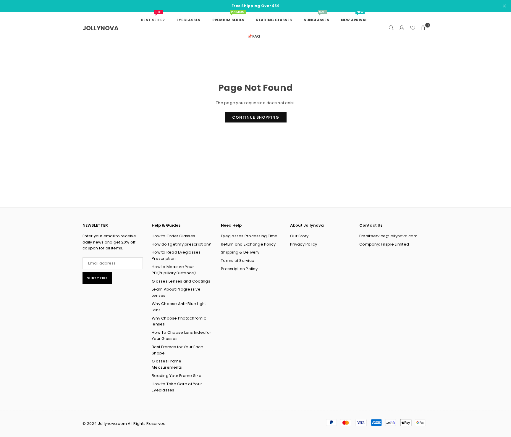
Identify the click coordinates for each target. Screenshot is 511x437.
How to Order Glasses (173, 236)
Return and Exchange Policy (248, 244)
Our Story (299, 236)
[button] (423, 28)
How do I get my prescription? (181, 244)
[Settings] (402, 28)
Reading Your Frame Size (176, 375)
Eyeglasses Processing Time (249, 236)
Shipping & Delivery (240, 252)
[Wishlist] (412, 28)
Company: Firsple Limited (384, 244)
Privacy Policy (303, 244)
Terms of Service (237, 260)
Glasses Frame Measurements (167, 364)
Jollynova (101, 28)
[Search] (391, 28)
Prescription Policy (239, 269)
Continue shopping (255, 117)
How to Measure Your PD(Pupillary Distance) (174, 270)
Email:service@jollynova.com (388, 236)
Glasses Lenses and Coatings (181, 281)
